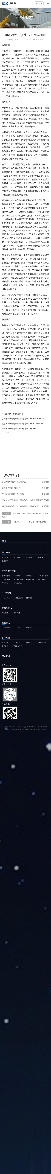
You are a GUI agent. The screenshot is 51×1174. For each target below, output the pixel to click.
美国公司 (5, 646)
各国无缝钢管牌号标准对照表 (14, 481)
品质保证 (41, 557)
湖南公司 (29, 642)
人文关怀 (17, 627)
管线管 (28, 575)
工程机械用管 (6, 579)
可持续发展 (6, 627)
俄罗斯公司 (42, 642)
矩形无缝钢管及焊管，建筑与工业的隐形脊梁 (20, 506)
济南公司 (5, 642)
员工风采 (29, 627)
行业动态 (17, 612)
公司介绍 (5, 557)
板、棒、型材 (19, 579)
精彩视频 (5, 612)
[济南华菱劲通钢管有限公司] (9, 3)
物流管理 (29, 598)
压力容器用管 (43, 575)
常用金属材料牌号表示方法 (13, 494)
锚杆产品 (5, 583)
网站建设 (43, 729)
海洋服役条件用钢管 (19, 575)
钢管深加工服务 (7, 598)
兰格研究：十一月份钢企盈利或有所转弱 (29, 522)
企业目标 (17, 557)
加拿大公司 (18, 646)
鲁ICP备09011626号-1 (29, 729)
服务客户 (5, 561)
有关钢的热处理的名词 (11, 487)
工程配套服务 (19, 598)
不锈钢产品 (30, 579)
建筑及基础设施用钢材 (43, 579)
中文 (39, 3)
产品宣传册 (18, 583)
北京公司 (17, 642)
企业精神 (29, 557)
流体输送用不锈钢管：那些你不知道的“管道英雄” (22, 500)
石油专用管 (6, 575)
